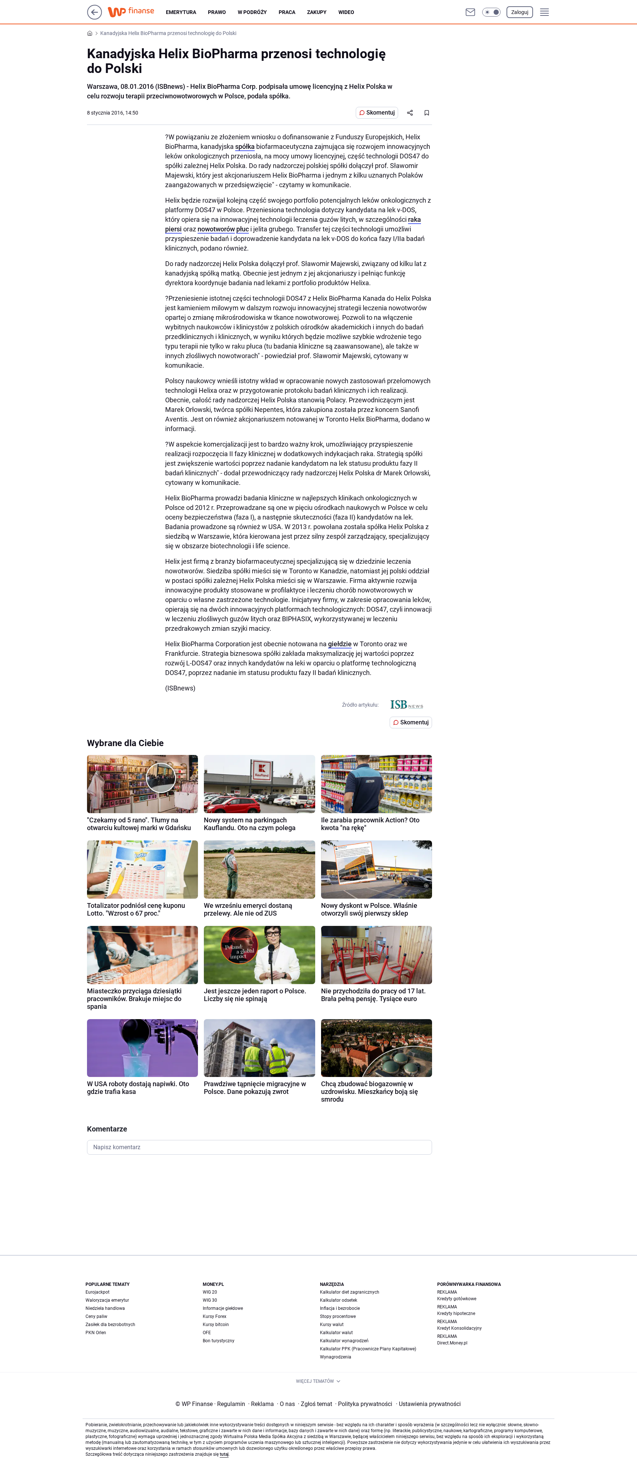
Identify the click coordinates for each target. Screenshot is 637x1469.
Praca (287, 12)
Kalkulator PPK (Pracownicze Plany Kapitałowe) (368, 1348)
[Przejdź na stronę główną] (94, 17)
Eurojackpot (97, 1292)
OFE (207, 1332)
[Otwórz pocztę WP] (470, 12)
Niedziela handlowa (105, 1308)
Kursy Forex (214, 1316)
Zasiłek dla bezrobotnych (110, 1324)
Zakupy (317, 12)
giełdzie (340, 644)
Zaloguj (519, 12)
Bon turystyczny (218, 1340)
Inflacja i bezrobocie (340, 1308)
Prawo (217, 12)
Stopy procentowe (338, 1316)
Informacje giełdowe (223, 1308)
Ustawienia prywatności (428, 1403)
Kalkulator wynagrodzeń (344, 1340)
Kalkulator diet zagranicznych (349, 1292)
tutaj (224, 1454)
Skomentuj (380, 112)
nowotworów (216, 229)
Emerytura (181, 12)
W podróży (252, 12)
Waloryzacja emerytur (107, 1300)
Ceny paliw (96, 1316)
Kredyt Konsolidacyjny (459, 1328)
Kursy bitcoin (216, 1324)
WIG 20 (210, 1292)
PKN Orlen (96, 1332)
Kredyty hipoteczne (456, 1313)
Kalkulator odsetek (338, 1300)
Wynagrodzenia (335, 1357)
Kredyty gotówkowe (456, 1298)
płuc (242, 229)
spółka (245, 146)
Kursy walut (332, 1324)
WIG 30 (210, 1300)
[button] (491, 12)
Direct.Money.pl (452, 1343)
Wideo (346, 12)
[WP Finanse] (137, 12)
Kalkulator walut (336, 1332)
